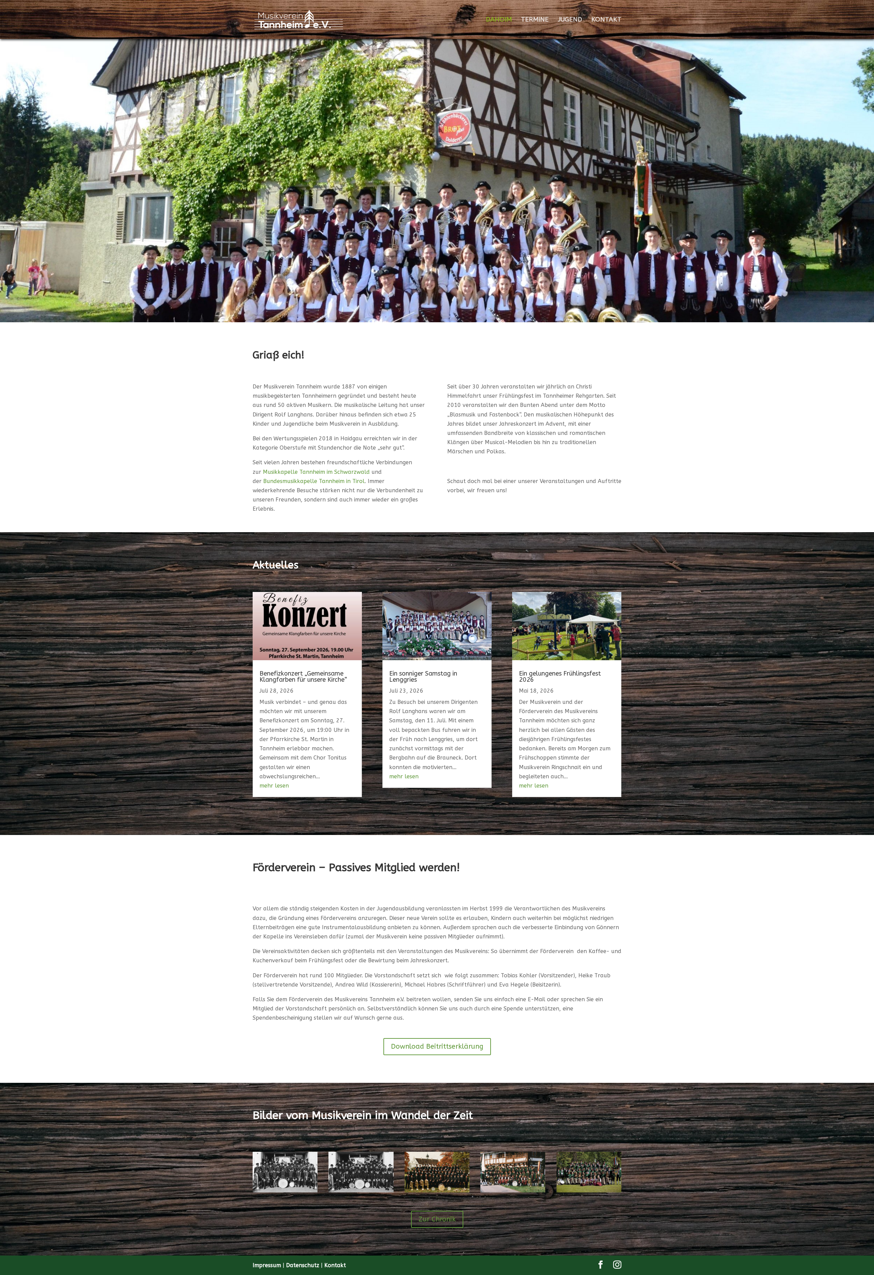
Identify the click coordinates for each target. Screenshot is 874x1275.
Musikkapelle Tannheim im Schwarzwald (316, 472)
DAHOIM (499, 20)
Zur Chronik (437, 1219)
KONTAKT (606, 20)
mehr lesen (274, 785)
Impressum (268, 1265)
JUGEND (570, 20)
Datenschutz (303, 1265)
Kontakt (335, 1265)
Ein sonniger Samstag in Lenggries (423, 676)
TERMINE (535, 20)
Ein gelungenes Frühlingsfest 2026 (560, 676)
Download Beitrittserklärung (437, 1046)
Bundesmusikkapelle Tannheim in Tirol (314, 481)
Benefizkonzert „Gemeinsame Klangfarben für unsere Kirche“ (303, 676)
